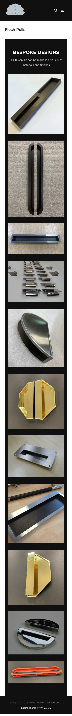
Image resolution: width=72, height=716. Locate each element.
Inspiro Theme (28, 707)
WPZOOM (46, 707)
